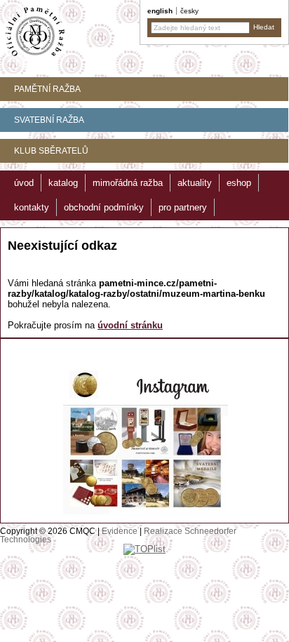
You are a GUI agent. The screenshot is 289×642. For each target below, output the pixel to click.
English (160, 11)
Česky (189, 11)
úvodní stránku (130, 325)
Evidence (119, 531)
